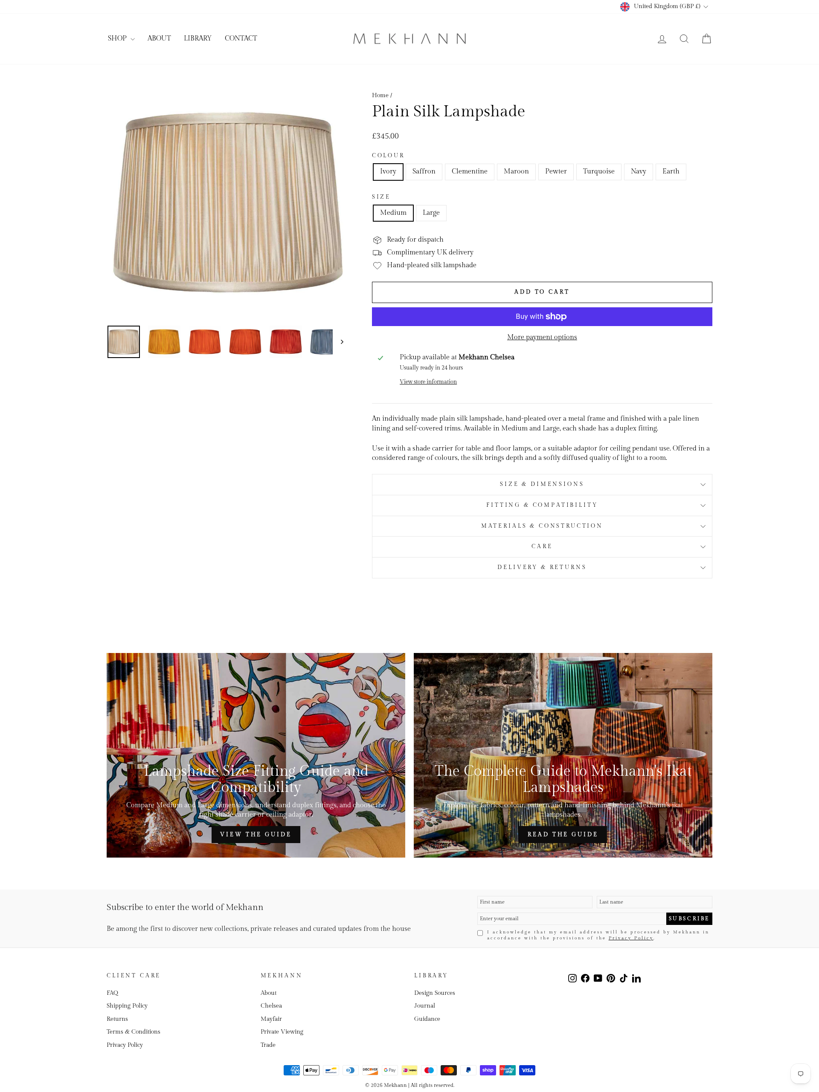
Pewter (556, 172)
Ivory (388, 172)
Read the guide (563, 834)
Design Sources (434, 993)
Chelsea (271, 1005)
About (268, 993)
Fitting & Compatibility (542, 505)
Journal (424, 1005)
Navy (638, 172)
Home (380, 95)
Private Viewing (282, 1031)
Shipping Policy (127, 1005)
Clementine (470, 172)
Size (381, 197)
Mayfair (271, 1019)
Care (541, 546)
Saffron (424, 172)
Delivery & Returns (542, 567)
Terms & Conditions (133, 1031)
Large (431, 213)
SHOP (118, 39)
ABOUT (159, 39)
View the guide (256, 834)
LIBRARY (198, 39)
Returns (117, 1019)
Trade (268, 1045)
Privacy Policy (631, 938)
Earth (671, 172)
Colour (388, 156)
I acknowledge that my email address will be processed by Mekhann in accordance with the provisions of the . (598, 935)
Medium (393, 213)
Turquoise (599, 172)
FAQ (112, 993)
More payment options (542, 337)
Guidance (427, 1019)
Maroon (516, 172)
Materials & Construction (542, 526)
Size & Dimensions (542, 484)
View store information (428, 382)
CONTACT (241, 39)
